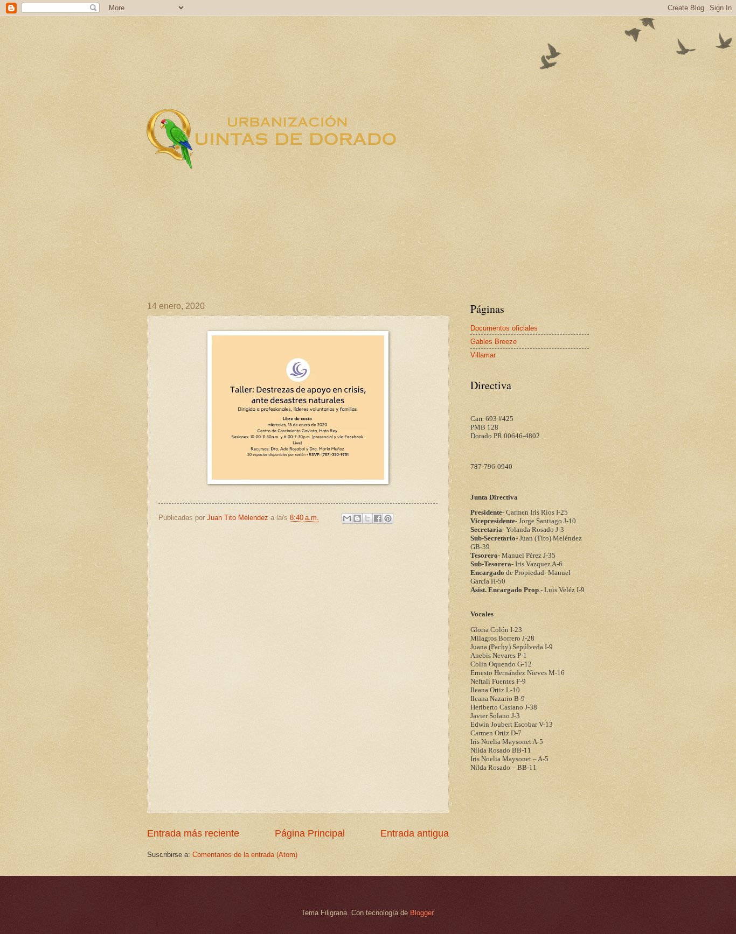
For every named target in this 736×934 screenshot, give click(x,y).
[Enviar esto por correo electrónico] (347, 518)
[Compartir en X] (367, 518)
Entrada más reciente (193, 833)
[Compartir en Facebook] (377, 518)
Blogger (421, 913)
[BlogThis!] (357, 518)
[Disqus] (298, 667)
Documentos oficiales (504, 328)
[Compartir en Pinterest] (388, 518)
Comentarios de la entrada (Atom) (244, 855)
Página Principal (310, 833)
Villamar (483, 355)
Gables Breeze (493, 342)
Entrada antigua (414, 833)
